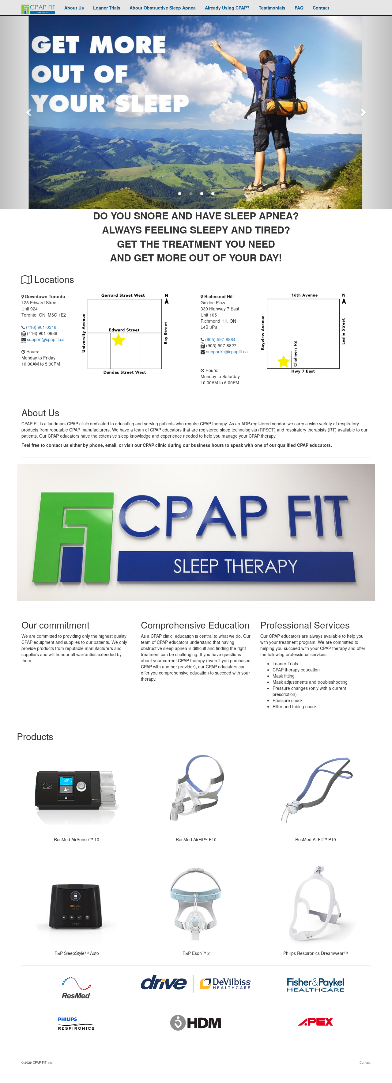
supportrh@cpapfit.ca (227, 351)
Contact (321, 8)
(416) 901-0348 (41, 327)
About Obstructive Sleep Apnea (163, 8)
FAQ (299, 8)
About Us (74, 8)
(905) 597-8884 (220, 339)
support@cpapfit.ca (46, 339)
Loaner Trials (106, 8)
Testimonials (272, 8)
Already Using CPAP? (227, 8)
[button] (29, 112)
